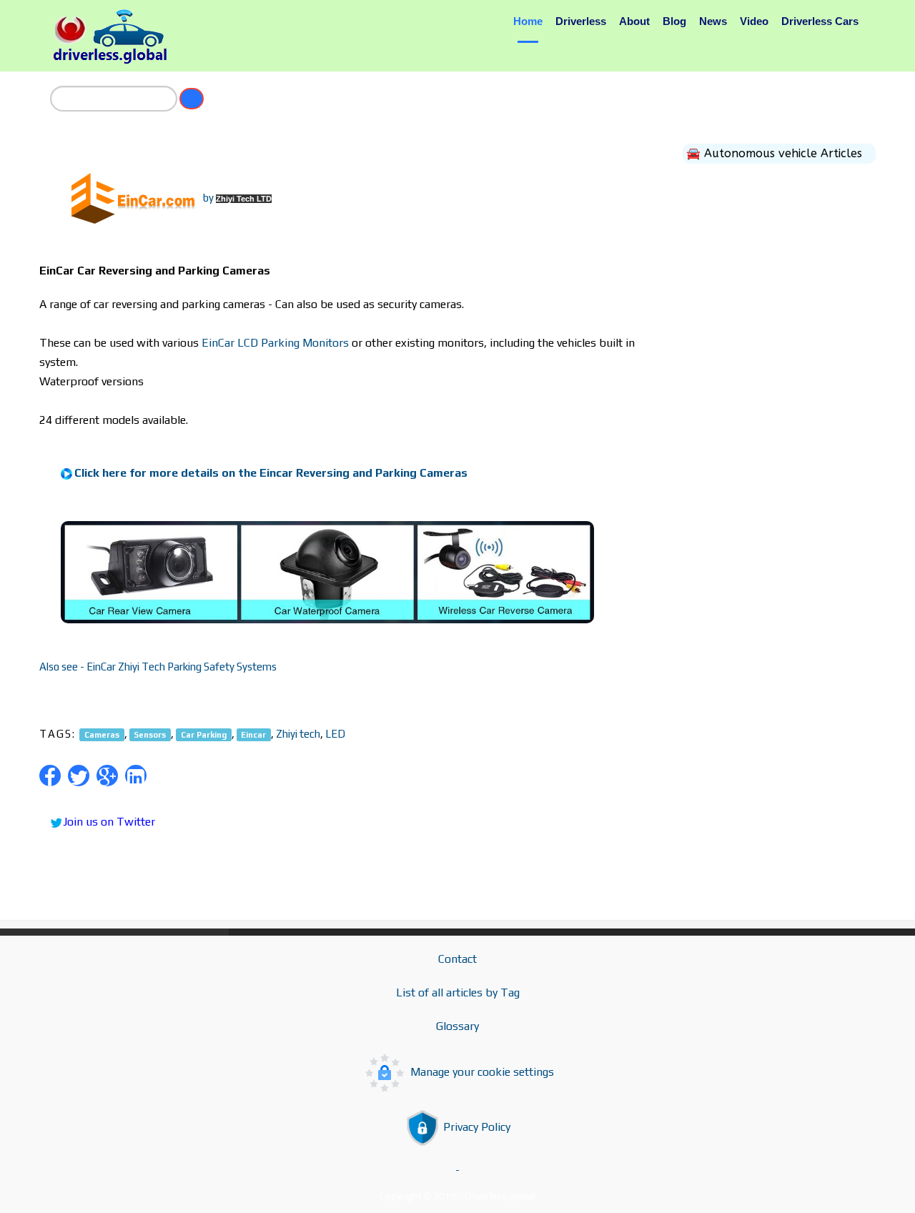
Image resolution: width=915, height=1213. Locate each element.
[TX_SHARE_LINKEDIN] (136, 775)
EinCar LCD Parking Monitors (275, 343)
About (634, 21)
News (713, 21)
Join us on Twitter (109, 821)
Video (754, 21)
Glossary (457, 1026)
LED (335, 734)
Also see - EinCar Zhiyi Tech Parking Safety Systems (158, 666)
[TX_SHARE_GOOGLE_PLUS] (107, 775)
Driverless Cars (820, 21)
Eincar (253, 734)
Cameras (101, 734)
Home (528, 21)
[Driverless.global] (114, 36)
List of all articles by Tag (458, 992)
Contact (457, 959)
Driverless (580, 21)
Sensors (150, 734)
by (237, 198)
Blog (674, 21)
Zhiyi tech (298, 734)
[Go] (191, 98)
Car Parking (204, 734)
